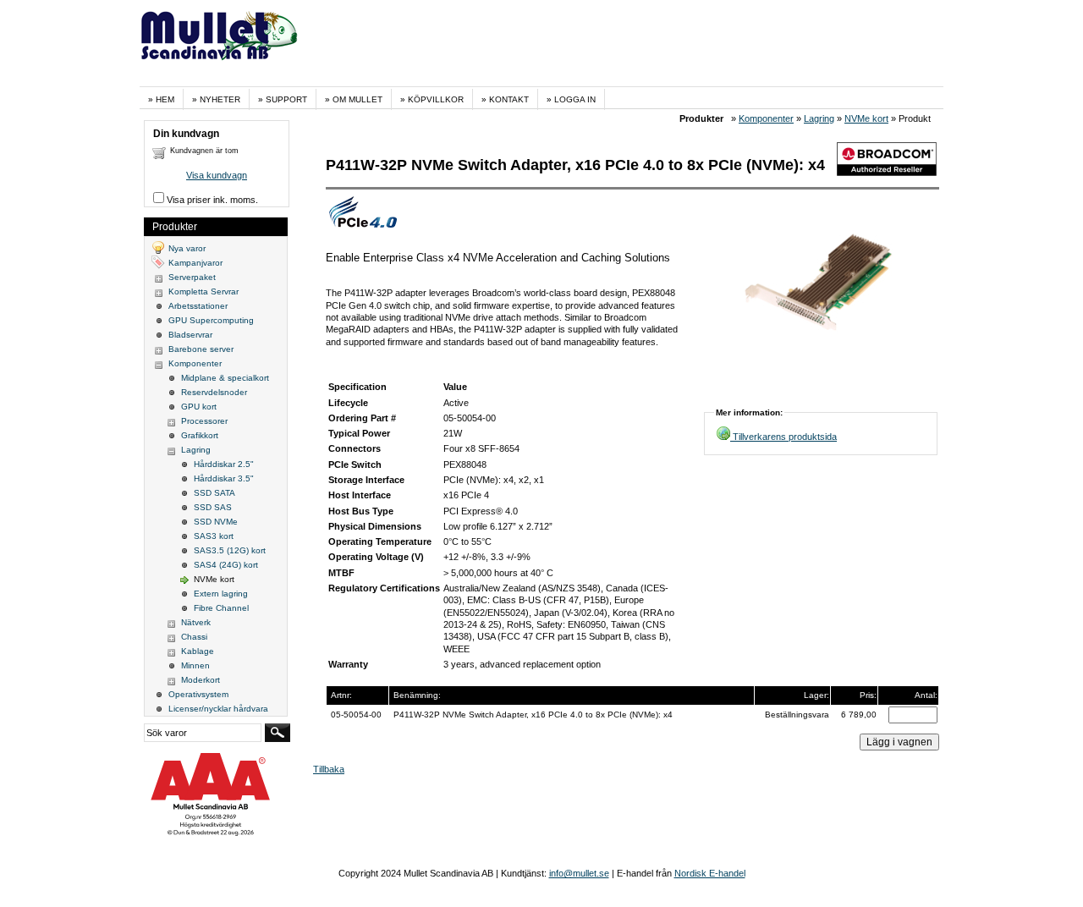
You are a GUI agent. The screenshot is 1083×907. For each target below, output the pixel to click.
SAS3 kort (214, 536)
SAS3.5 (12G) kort (230, 550)
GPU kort (199, 406)
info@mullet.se (579, 873)
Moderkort (200, 679)
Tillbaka (328, 769)
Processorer (204, 421)
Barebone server (201, 349)
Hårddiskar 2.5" (224, 464)
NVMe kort (866, 118)
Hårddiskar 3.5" (224, 478)
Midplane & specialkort (225, 377)
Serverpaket (192, 277)
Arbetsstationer (198, 306)
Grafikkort (199, 435)
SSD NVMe (216, 521)
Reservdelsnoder (214, 392)
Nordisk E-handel (709, 873)
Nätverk (196, 622)
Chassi (194, 636)
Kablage (197, 651)
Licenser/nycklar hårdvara (218, 708)
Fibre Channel (221, 608)
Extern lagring (221, 593)
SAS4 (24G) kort (226, 564)
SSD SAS (213, 507)
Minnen (195, 665)
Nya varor (187, 248)
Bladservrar (190, 334)
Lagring (819, 118)
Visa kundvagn (216, 175)
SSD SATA (214, 492)
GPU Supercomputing (211, 320)
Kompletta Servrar (203, 291)
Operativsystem (198, 694)
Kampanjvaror (195, 262)
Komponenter (766, 118)
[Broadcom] (887, 173)
